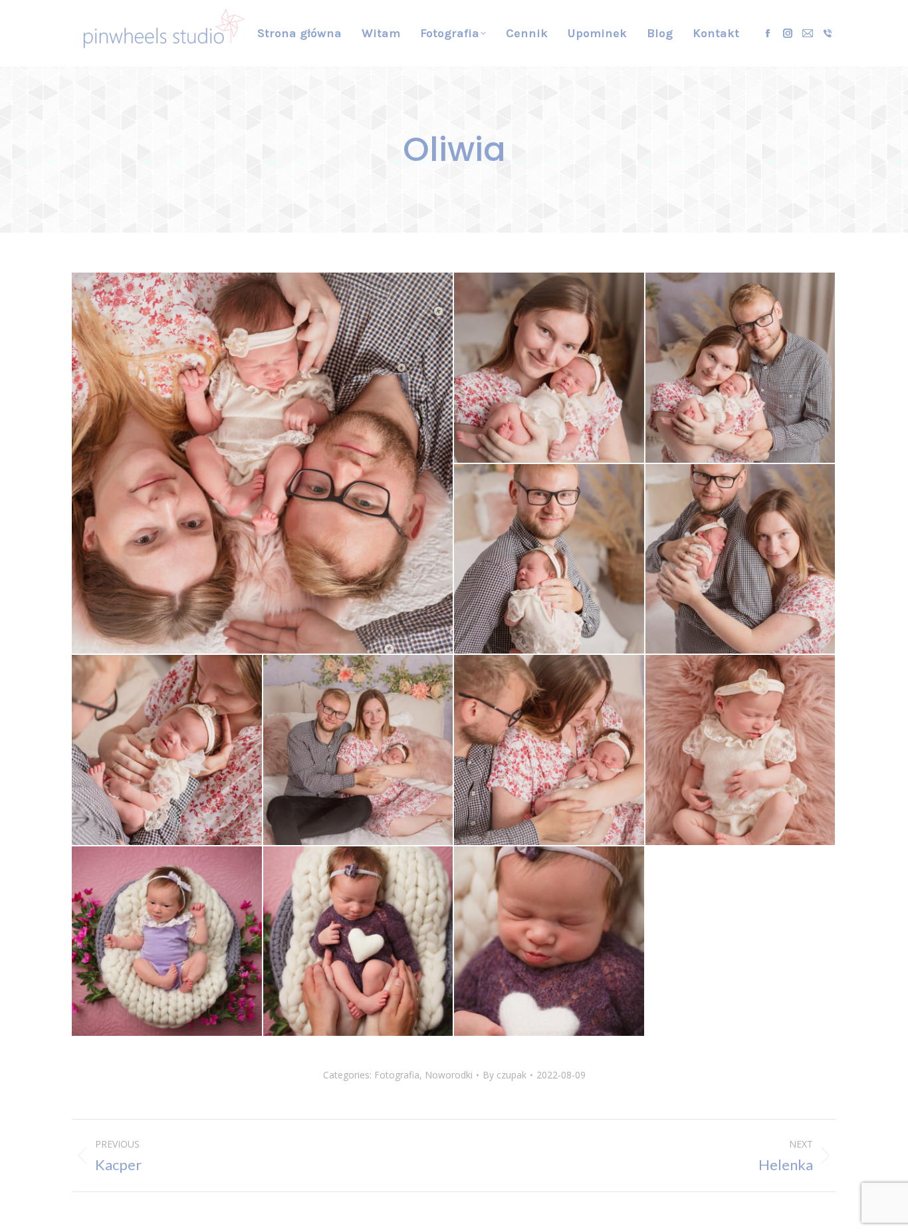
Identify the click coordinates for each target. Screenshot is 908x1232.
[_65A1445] (359, 942)
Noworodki (449, 1074)
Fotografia (396, 1074)
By (504, 1074)
